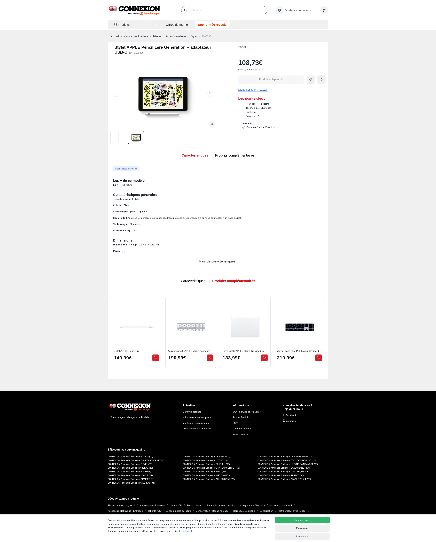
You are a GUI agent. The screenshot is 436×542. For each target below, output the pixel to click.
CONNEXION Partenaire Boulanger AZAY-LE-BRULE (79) (284, 479)
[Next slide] (209, 93)
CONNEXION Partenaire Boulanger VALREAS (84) (131, 483)
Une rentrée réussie (212, 24)
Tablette (157, 36)
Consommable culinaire (178, 510)
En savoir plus (186, 531)
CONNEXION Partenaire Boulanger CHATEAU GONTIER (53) (211, 468)
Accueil (115, 36)
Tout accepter (302, 520)
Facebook (290, 415)
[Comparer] (155, 311)
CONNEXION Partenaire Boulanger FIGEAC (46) (130, 468)
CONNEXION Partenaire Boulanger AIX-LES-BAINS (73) (209, 479)
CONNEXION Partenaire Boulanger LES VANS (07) (206, 456)
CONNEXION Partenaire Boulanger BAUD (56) (129, 471)
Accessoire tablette (176, 36)
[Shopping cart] (324, 10)
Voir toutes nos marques (196, 423)
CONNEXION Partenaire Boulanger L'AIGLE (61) (130, 475)
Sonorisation (266, 510)
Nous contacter (240, 434)
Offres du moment (178, 24)
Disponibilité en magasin (253, 89)
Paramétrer (302, 528)
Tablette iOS (154, 510)
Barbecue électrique (244, 510)
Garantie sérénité (192, 411)
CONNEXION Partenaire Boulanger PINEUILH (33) (206, 464)
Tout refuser (302, 536)
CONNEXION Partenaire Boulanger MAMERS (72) (131, 479)
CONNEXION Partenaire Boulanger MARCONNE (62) (207, 475)
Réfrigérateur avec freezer (292, 510)
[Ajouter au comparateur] (321, 79)
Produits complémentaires (234, 155)
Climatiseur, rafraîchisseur (151, 505)
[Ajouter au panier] (155, 357)
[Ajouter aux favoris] (311, 79)
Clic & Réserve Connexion (197, 428)
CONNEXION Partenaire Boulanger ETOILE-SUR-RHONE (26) (287, 460)
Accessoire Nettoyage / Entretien (125, 510)
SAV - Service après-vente (246, 411)
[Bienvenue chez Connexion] (134, 10)
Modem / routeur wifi (281, 505)
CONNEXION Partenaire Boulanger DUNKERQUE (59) (283, 471)
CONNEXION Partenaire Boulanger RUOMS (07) (130, 456)
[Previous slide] (116, 93)
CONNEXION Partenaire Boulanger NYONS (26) (205, 460)
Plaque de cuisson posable (220, 505)
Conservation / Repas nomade (212, 510)
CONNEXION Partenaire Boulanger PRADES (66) (281, 475)
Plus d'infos (271, 127)
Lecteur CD (176, 505)
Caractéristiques (195, 155)
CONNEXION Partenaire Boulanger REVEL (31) (130, 464)
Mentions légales (241, 428)
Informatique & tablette (135, 36)
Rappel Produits (241, 417)
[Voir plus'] (218, 261)
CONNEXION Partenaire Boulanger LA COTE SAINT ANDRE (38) (288, 464)
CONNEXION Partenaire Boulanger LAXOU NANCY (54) (284, 468)
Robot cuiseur (194, 505)
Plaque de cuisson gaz (120, 505)
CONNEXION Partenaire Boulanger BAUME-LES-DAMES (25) (136, 460)
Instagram (291, 421)
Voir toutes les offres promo (197, 417)
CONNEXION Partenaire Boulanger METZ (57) (204, 471)
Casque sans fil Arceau (252, 505)
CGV (235, 423)
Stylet (194, 36)
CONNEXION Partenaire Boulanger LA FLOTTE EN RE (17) (285, 456)
